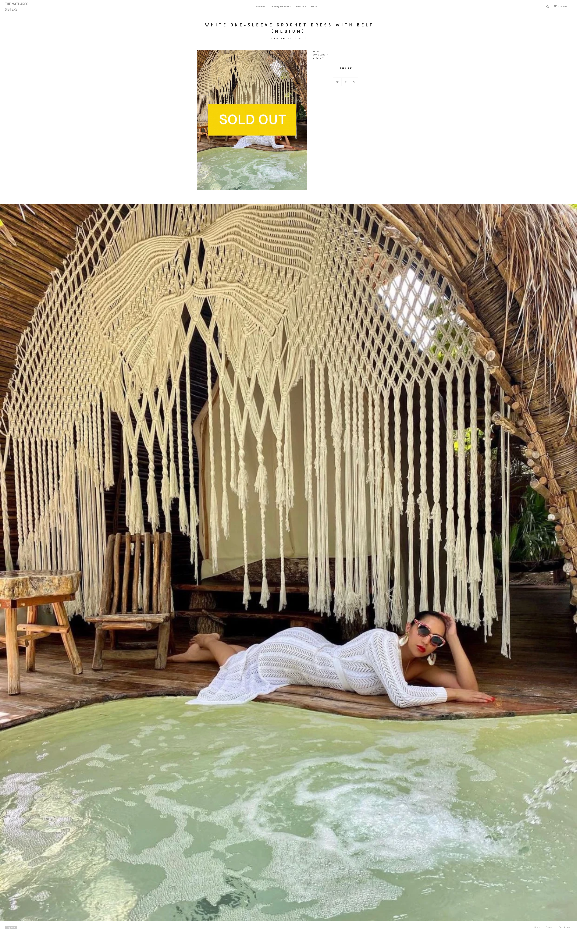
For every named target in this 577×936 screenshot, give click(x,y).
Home (537, 927)
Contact (549, 927)
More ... (315, 6)
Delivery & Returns (281, 6)
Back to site (564, 927)
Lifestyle (301, 6)
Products (260, 6)
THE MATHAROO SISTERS (16, 7)
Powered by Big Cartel (11, 927)
